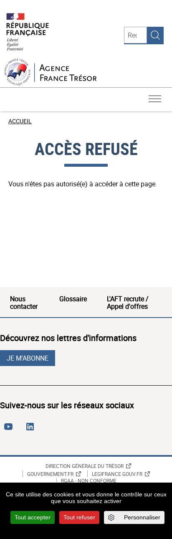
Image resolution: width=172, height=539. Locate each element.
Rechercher (155, 35)
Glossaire (73, 298)
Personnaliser (142, 517)
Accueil (20, 121)
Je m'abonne (27, 358)
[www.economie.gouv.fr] (27, 32)
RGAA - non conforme (88, 481)
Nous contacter (24, 302)
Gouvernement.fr (50, 473)
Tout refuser (79, 517)
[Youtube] (10, 430)
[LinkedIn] (32, 430)
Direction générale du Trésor (85, 466)
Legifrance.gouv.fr (117, 473)
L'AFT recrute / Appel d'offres (128, 302)
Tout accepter (33, 517)
